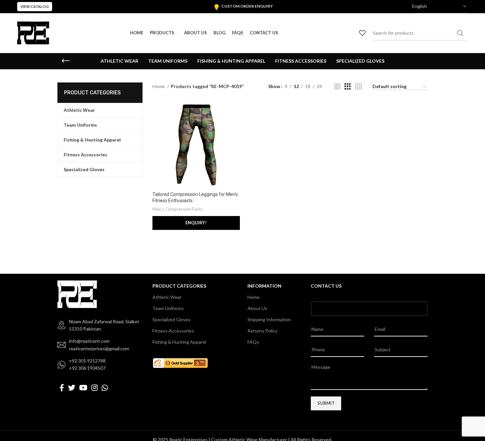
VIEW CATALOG (34, 6)
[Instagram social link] (94, 387)
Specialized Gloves (171, 319)
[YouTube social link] (83, 387)
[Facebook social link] (61, 387)
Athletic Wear (166, 297)
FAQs (253, 342)
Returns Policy (262, 330)
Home (159, 86)
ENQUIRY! (196, 222)
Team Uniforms (168, 308)
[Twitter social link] (71, 387)
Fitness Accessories (173, 330)
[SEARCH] (460, 33)
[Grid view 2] (337, 86)
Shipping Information (269, 319)
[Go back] (65, 61)
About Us (257, 308)
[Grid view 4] (358, 86)
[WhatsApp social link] (105, 387)
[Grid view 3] (347, 86)
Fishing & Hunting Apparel (179, 342)
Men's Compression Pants (177, 209)
